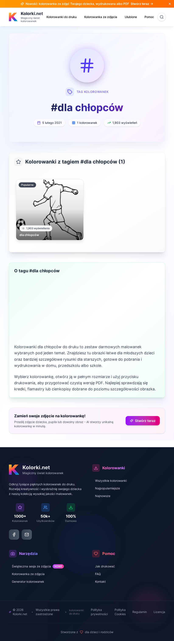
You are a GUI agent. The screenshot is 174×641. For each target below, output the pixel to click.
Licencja (159, 612)
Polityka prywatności (99, 612)
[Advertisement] (87, 312)
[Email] (27, 534)
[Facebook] (14, 534)
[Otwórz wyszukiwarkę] (161, 17)
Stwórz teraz (145, 421)
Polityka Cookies (120, 612)
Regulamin (139, 612)
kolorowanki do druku (76, 612)
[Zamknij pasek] (169, 3)
